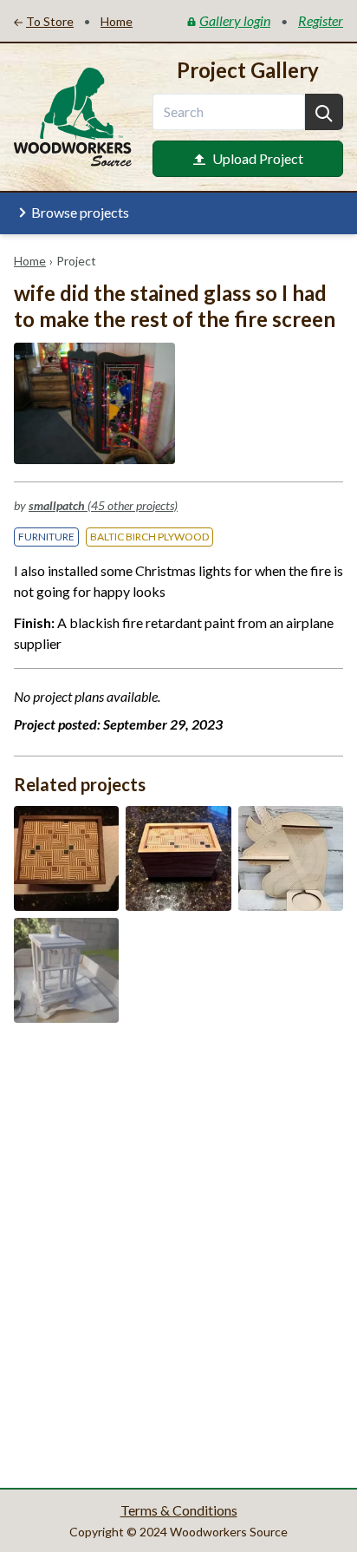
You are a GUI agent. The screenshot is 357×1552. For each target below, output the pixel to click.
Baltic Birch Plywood (149, 536)
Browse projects (80, 212)
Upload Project (257, 158)
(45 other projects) (103, 505)
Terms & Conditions (178, 1510)
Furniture (46, 536)
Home (30, 260)
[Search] (324, 112)
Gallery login (234, 20)
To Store (50, 21)
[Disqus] (178, 1253)
